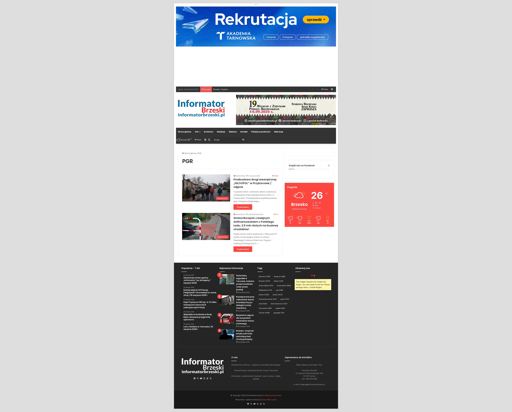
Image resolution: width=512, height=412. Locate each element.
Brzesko (264, 281)
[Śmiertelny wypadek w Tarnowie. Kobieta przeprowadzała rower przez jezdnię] (226, 279)
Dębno (278, 281)
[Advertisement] (256, 66)
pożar (284, 299)
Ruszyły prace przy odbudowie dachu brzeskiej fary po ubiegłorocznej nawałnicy (245, 302)
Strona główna (184, 132)
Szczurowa (265, 308)
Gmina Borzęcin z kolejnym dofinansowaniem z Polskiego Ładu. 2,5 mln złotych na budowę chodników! (255, 223)
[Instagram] (204, 378)
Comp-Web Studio (269, 400)
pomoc (278, 295)
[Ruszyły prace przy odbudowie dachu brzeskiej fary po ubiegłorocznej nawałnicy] (226, 300)
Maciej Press (240, 176)
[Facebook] (194, 378)
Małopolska (265, 290)
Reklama (233, 132)
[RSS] (210, 378)
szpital (280, 308)
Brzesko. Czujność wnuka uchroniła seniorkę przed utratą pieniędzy (241, 89)
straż (263, 304)
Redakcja (221, 132)
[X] (197, 378)
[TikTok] (207, 378)
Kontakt (243, 132)
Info (197, 132)
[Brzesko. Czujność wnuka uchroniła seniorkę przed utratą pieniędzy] (226, 334)
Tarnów (264, 313)
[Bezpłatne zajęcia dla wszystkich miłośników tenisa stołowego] (226, 319)
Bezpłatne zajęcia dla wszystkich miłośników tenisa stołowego (245, 319)
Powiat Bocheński (268, 299)
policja (264, 295)
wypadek (278, 313)
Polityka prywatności (260, 132)
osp (279, 290)
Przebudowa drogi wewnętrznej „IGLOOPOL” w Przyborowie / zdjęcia (254, 183)
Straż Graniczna (279, 304)
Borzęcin (279, 276)
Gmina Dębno (266, 286)
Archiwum (208, 132)
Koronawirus (284, 286)
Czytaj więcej (243, 207)
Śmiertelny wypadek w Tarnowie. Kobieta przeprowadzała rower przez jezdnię (245, 282)
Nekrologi (278, 132)
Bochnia (264, 276)
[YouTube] (201, 378)
